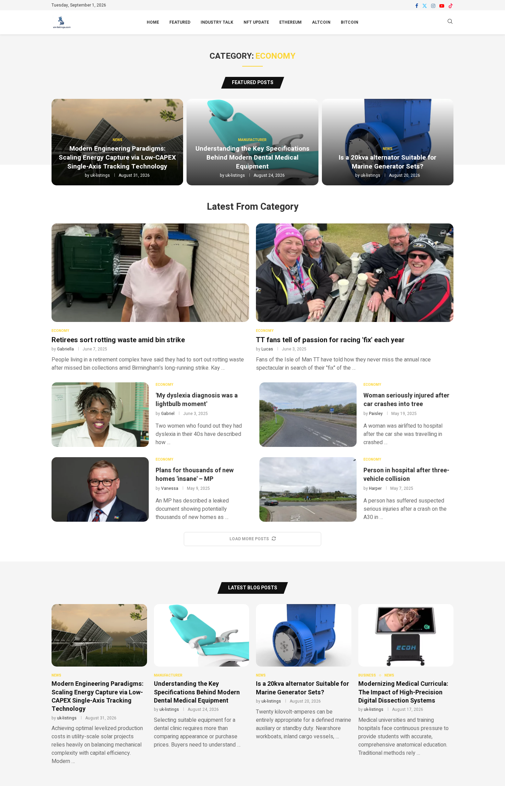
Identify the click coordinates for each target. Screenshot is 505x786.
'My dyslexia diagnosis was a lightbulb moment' (197, 400)
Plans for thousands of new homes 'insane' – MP (195, 475)
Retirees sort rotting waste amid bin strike (118, 340)
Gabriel (168, 414)
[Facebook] (416, 6)
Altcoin (321, 22)
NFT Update (256, 22)
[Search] (450, 22)
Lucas (267, 349)
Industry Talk (217, 22)
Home (153, 22)
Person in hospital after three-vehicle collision (406, 475)
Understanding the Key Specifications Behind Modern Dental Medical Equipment (252, 157)
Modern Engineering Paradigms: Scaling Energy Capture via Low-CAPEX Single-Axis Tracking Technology (117, 157)
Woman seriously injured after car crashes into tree (406, 400)
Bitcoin (349, 22)
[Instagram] (433, 6)
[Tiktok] (450, 6)
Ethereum (290, 22)
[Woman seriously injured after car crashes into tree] (308, 414)
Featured (179, 22)
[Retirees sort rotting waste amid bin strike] (150, 297)
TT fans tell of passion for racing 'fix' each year (330, 340)
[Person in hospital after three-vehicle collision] (308, 489)
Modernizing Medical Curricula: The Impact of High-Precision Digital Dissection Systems (403, 692)
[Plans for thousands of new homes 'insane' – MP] (100, 489)
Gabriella (65, 349)
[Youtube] (442, 6)
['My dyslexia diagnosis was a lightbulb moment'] (100, 414)
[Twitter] (424, 6)
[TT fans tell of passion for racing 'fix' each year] (354, 297)
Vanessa (169, 488)
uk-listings (100, 175)
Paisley (376, 414)
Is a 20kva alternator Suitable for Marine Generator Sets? (387, 162)
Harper (375, 488)
